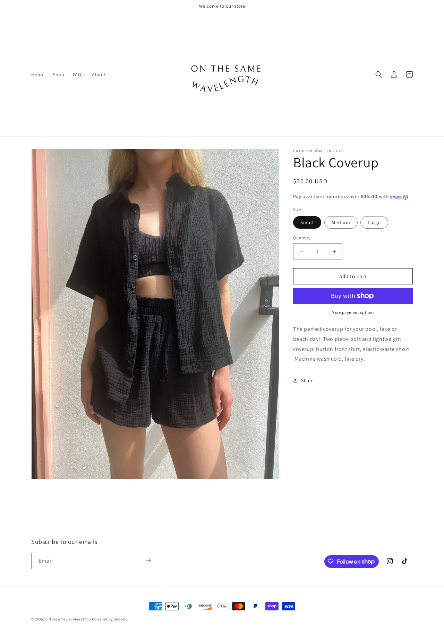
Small (307, 222)
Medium (341, 222)
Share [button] (307, 380)
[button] (378, 74)
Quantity (301, 238)
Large (374, 222)
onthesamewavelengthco (68, 619)
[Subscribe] (148, 561)
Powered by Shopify (110, 619)
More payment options (353, 312)
